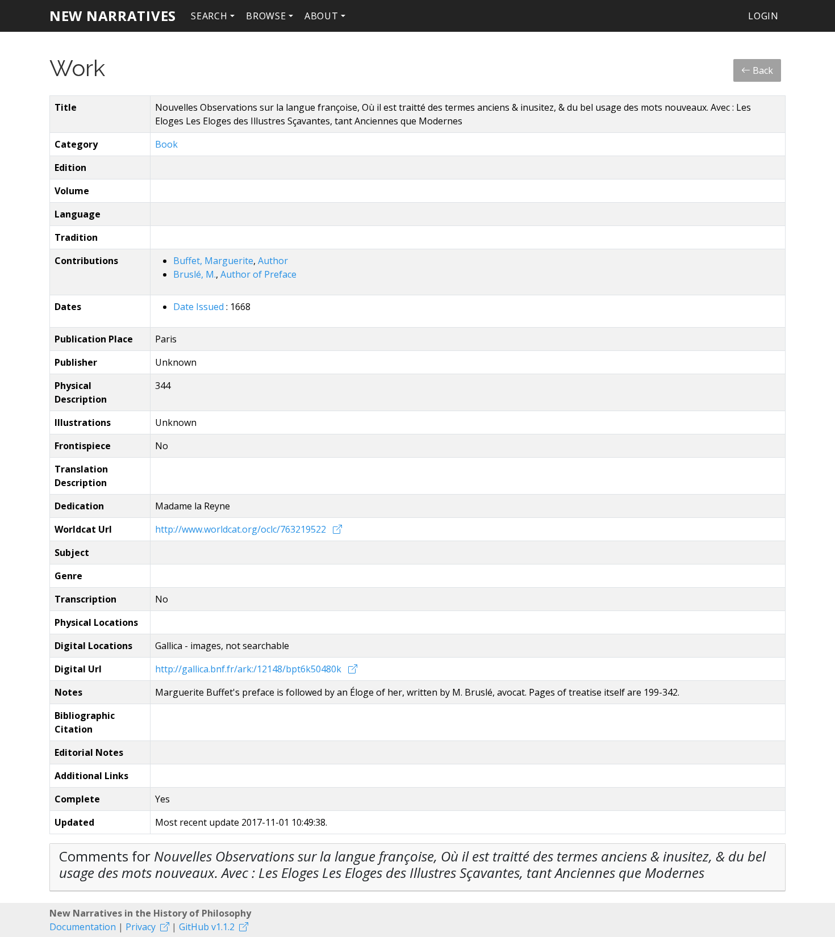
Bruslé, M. (194, 274)
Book (166, 144)
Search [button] (209, 16)
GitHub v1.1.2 (207, 927)
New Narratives (112, 15)
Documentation (82, 927)
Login (763, 16)
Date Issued (199, 306)
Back (761, 70)
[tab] (417, 867)
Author (273, 260)
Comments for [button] (412, 864)
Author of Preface (258, 274)
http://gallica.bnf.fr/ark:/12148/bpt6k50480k (249, 669)
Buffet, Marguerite (213, 260)
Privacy (141, 927)
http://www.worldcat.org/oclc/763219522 (241, 529)
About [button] (321, 16)
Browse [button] (266, 16)
